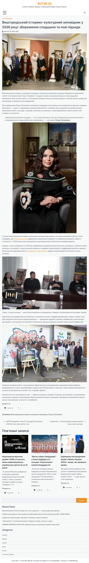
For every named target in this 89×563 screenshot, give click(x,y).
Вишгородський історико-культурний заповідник (29, 414)
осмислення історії (20, 238)
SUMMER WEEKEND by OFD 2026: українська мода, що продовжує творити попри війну (30, 524)
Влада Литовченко (55, 414)
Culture (5, 18)
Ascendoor (56, 560)
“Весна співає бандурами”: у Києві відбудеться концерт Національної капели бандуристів (43, 460)
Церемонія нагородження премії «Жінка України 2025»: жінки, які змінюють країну (74, 460)
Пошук (81, 500)
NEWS (10, 18)
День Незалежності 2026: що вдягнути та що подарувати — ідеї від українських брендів (31, 510)
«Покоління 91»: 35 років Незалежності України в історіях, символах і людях (27, 521)
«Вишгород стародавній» (37, 251)
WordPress (73, 560)
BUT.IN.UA (44, 3)
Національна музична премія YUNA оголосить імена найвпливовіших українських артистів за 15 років (14, 462)
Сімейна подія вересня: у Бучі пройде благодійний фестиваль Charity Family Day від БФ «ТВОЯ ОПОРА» (36, 514)
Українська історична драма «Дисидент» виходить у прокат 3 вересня (24, 517)
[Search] (84, 12)
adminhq (6, 31)
